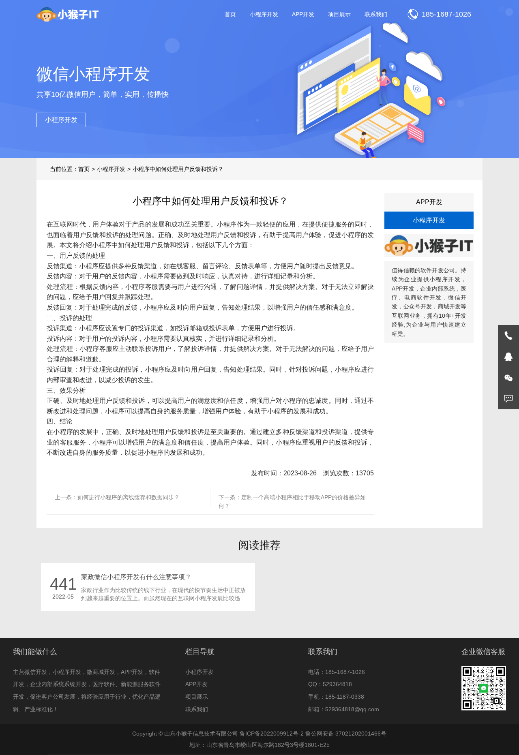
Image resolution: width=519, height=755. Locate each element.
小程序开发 (264, 14)
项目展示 (339, 14)
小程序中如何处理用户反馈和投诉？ (178, 169)
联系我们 (376, 14)
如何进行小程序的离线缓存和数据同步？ (128, 497)
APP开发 (303, 14)
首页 (230, 14)
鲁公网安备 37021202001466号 (345, 733)
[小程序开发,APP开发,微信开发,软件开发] (67, 14)
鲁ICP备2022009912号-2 (272, 733)
